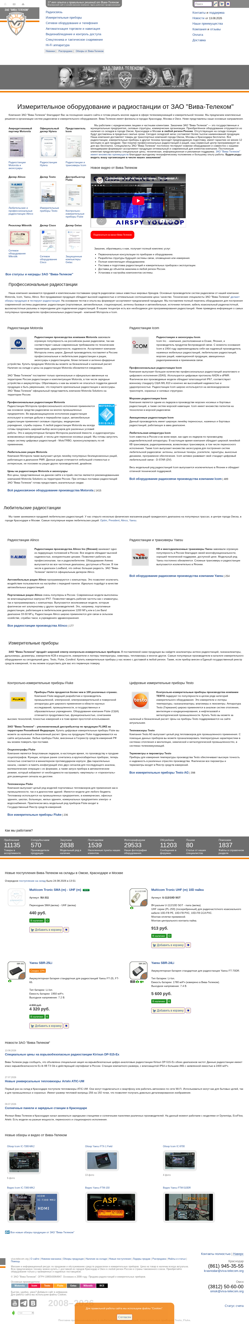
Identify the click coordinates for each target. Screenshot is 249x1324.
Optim (103, 520)
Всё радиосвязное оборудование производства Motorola (50, 490)
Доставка (199, 40)
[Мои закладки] (228, 3)
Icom (34, 1285)
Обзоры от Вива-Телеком (90, 51)
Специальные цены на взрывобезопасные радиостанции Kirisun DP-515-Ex (62, 1054)
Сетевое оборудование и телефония (72, 23)
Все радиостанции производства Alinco (37, 625)
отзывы (215, 29)
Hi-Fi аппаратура (57, 45)
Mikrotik (88, 1285)
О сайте (34, 1259)
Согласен (124, 1317)
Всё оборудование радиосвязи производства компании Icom (175, 479)
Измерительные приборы (64, 17)
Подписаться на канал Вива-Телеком (112, 235)
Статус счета (234, 1306)
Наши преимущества (207, 23)
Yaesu (132, 520)
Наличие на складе (96, 1259)
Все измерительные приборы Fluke (34, 814)
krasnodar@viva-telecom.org (224, 1271)
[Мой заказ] (221, 3)
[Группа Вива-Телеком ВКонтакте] (33, 1303)
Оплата (197, 34)
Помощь (15, 1261)
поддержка (216, 12)
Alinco (124, 520)
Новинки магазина (51, 1259)
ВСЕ (102, 1285)
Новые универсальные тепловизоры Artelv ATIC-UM (44, 1081)
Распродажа (65, 51)
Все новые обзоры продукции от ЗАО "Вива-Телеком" (42, 1232)
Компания (199, 29)
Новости (198, 18)
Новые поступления (120, 1259)
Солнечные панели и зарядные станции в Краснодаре (46, 1108)
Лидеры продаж (141, 1259)
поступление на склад (32, 880)
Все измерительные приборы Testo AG (159, 772)
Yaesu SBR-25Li (40, 963)
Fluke (60, 1285)
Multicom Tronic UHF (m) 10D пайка (177, 890)
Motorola (20, 1285)
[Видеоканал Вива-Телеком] (15, 1303)
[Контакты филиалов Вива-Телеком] (215, 4)
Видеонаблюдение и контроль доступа (73, 34)
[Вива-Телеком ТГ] (24, 1303)
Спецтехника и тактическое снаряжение (74, 39)
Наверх (238, 1254)
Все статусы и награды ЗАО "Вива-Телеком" (39, 274)
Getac (73, 1285)
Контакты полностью (216, 1254)
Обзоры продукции (73, 1259)
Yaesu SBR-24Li (162, 963)
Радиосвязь (54, 12)
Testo (47, 1285)
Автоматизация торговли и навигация (73, 28)
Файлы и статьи (177, 1259)
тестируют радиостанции (45, 300)
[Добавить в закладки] (66, 929)
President (114, 520)
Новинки (50, 51)
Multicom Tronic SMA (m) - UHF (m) (55, 890)
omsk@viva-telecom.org (227, 1291)
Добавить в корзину (48, 929)
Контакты (199, 12)
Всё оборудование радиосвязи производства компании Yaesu (176, 576)
